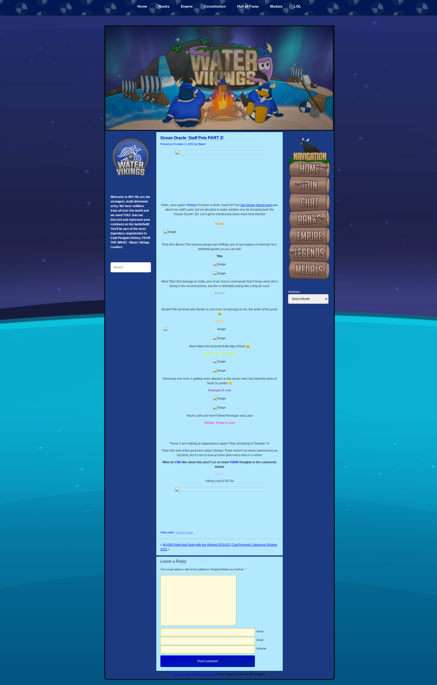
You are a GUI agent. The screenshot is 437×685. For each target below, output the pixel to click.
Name (260, 631)
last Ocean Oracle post (256, 205)
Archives (294, 292)
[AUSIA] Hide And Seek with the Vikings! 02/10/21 (197, 545)
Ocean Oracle (184, 532)
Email (259, 639)
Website (261, 648)
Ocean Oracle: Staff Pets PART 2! (192, 138)
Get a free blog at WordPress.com (194, 674)
